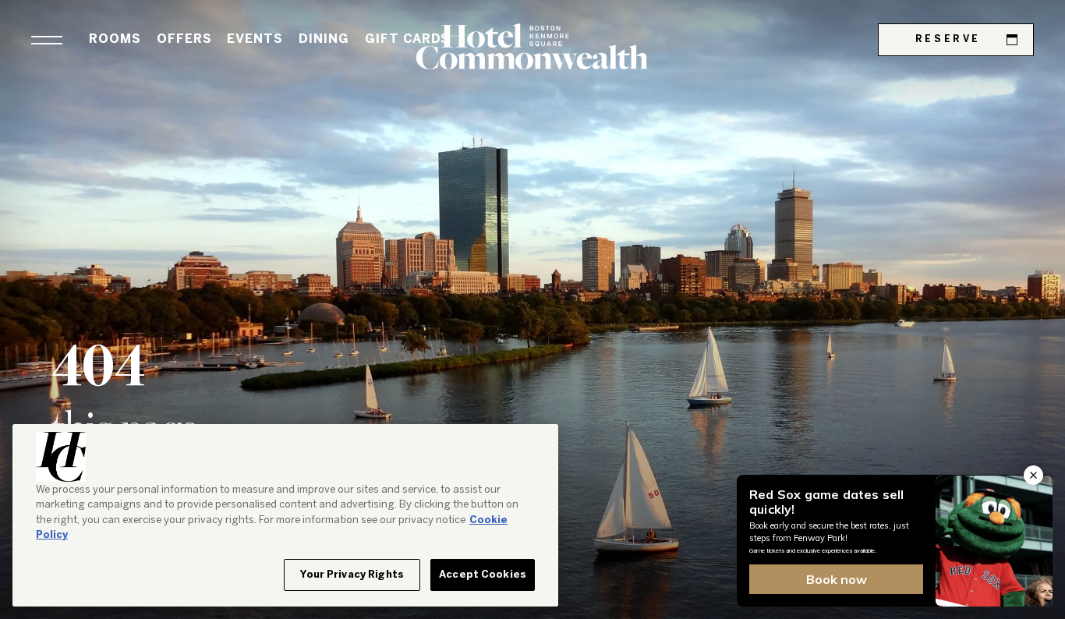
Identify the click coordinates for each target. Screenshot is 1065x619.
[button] (46, 40)
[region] (285, 515)
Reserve (948, 39)
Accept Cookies (482, 575)
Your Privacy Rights (351, 575)
